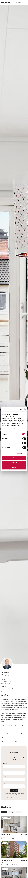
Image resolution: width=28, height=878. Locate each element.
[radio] (4, 812)
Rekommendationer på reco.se (8, 737)
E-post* (4, 776)
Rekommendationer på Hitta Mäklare (10, 741)
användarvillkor (17, 797)
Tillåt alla (14, 458)
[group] (14, 812)
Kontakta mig (14, 790)
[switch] (24, 438)
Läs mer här (18, 794)
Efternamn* (5, 769)
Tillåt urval (14, 462)
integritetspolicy (9, 797)
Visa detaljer (20, 453)
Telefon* (5, 783)
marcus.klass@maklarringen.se (9, 681)
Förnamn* (5, 763)
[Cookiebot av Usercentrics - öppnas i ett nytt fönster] (20, 409)
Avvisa (14, 467)
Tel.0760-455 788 (6, 683)
